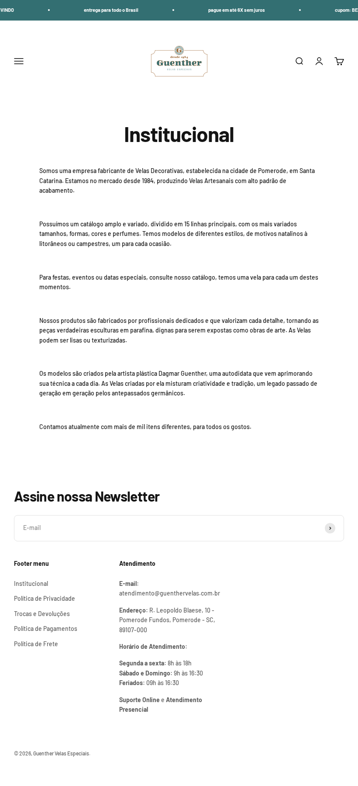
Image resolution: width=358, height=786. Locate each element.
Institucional (31, 583)
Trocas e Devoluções (42, 613)
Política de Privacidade (44, 598)
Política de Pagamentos (45, 628)
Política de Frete (36, 643)
